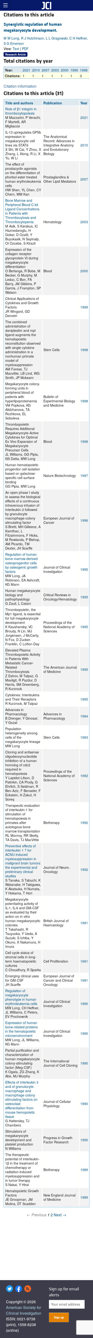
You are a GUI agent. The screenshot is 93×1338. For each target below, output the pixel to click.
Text (16, 48)
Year (83, 103)
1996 (84, 520)
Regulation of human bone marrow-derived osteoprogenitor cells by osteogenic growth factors (21, 563)
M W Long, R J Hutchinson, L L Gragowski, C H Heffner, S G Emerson (46, 41)
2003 (55, 70)
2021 (26, 70)
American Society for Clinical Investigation (23, 1310)
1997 (84, 475)
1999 (74, 70)
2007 (45, 70)
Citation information (20, 86)
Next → (60, 1214)
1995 (84, 569)
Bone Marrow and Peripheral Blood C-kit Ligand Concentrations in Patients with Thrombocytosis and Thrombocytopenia (22, 211)
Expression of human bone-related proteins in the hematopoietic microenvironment (21, 1029)
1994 (84, 716)
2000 (64, 70)
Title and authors (19, 103)
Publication (52, 103)
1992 (84, 775)
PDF (25, 48)
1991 (84, 922)
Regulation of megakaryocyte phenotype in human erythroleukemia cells (21, 997)
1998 (84, 70)
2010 (36, 70)
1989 (84, 1169)
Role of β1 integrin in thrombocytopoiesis (20, 111)
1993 (84, 737)
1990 (84, 1003)
